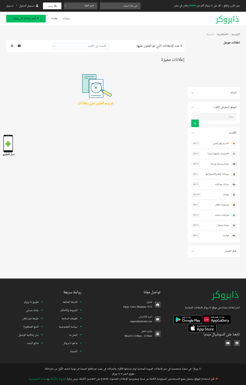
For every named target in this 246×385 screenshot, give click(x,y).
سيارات (66, 18)
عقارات (54, 18)
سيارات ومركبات (222, 184)
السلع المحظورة (31, 327)
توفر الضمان (230, 251)
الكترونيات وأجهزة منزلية (218, 154)
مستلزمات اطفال (222, 205)
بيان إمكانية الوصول (28, 335)
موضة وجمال (223, 225)
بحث (50, 6)
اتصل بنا (73, 335)
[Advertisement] (214, 66)
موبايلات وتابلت (222, 215)
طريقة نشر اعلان (30, 318)
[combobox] (80, 6)
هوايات (226, 235)
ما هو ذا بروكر (70, 343)
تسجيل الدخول (26, 6)
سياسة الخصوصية (68, 327)
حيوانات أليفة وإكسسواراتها (217, 174)
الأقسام (232, 133)
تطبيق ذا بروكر (31, 302)
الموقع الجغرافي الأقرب (224, 107)
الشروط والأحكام (69, 310)
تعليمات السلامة (69, 318)
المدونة (73, 351)
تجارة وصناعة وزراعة (220, 164)
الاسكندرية (222, 34)
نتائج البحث (33, 343)
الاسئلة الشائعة (70, 302)
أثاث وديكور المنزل (221, 143)
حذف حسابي (32, 310)
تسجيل (9, 6)
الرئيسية (235, 34)
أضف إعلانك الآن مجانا (24, 18)
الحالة (233, 93)
